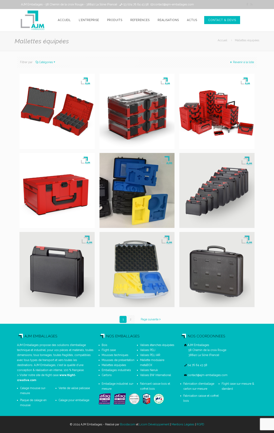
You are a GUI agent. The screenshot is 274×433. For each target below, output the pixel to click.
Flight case (109, 350)
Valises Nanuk (149, 370)
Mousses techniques (115, 355)
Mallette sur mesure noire (53, 245)
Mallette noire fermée (215, 242)
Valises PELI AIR (150, 355)
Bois (104, 345)
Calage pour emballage (74, 400)
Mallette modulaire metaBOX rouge (51, 166)
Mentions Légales (183, 424)
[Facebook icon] (247, 4)
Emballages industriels (116, 370)
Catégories (46, 62)
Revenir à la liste (243, 62)
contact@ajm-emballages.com (174, 4)
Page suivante (149, 319)
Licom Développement (154, 424)
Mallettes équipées (114, 365)
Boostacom (127, 424)
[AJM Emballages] (32, 20)
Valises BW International (155, 375)
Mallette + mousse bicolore (130, 245)
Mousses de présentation (118, 360)
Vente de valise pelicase (74, 388)
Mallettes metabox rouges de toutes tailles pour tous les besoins (212, 93)
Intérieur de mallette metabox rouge (53, 87)
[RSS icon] (251, 4)
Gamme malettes (209, 163)
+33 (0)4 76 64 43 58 (135, 4)
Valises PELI (147, 350)
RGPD (200, 424)
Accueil (222, 40)
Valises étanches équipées (157, 345)
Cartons (107, 375)
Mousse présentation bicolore (134, 166)
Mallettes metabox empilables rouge (131, 87)
